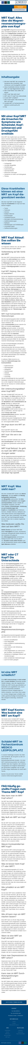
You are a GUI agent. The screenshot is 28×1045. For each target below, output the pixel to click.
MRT (5, 44)
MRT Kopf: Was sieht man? (12, 94)
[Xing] (8, 2)
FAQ (5, 107)
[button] (2, 6)
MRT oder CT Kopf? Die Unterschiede (15, 96)
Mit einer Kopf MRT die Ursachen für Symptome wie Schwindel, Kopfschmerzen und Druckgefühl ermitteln (15, 83)
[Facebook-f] (2, 2)
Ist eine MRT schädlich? (11, 98)
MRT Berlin (8, 56)
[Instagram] (5, 2)
